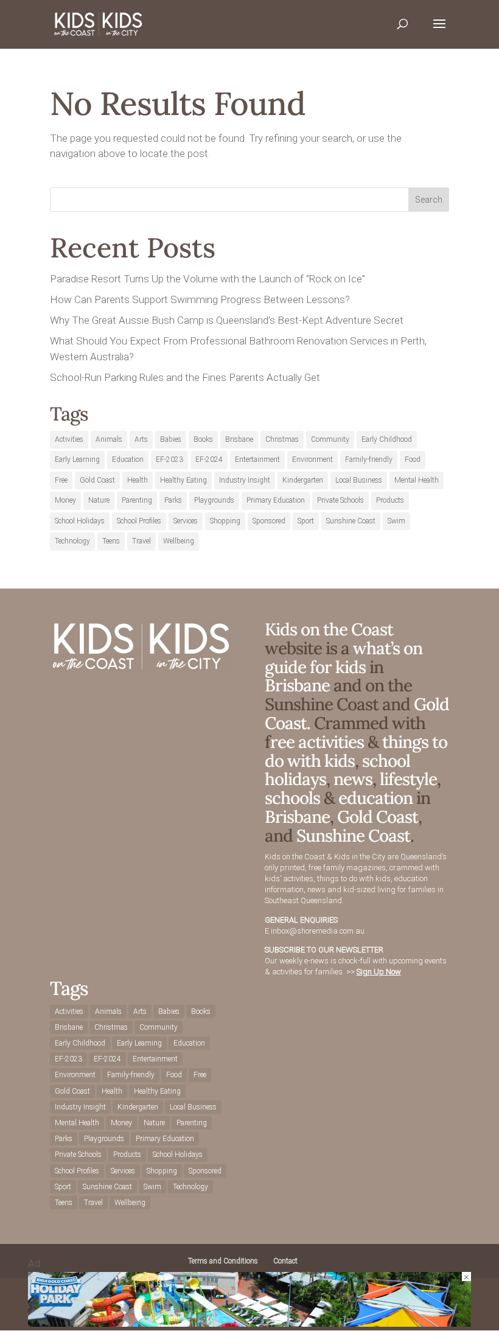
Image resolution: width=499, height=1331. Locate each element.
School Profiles (139, 521)
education (377, 798)
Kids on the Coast (329, 629)
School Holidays (80, 521)
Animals (109, 439)
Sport (306, 521)
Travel (141, 541)
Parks (173, 500)
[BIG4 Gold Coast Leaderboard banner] (249, 1323)
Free (61, 480)
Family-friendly (369, 459)
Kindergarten (302, 480)
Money (65, 500)
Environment (312, 459)
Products (390, 500)
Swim (396, 521)
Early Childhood (386, 439)
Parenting (137, 500)
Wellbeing (178, 541)
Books (203, 439)
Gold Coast (97, 480)
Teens (111, 541)
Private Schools (340, 500)
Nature (99, 500)
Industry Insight (244, 480)
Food (412, 459)
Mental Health (416, 480)
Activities (69, 439)
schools (292, 798)
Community (330, 439)
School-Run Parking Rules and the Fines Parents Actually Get (185, 377)
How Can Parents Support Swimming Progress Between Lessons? (200, 299)
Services (185, 521)
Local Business (358, 480)
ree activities (317, 742)
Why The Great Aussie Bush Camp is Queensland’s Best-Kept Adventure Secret (226, 320)
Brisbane (239, 439)
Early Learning (77, 459)
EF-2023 (169, 459)
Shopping (225, 521)
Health (137, 480)
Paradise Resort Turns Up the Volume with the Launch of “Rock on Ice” (207, 279)
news (352, 779)
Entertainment (257, 459)
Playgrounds (214, 500)
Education (128, 459)
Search (428, 199)
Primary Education (275, 500)
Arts (141, 439)
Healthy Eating (183, 480)
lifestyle (408, 779)
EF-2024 (209, 459)
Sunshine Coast (350, 521)
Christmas (282, 439)
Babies (170, 439)
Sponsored (269, 521)
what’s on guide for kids (343, 657)
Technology (72, 541)
